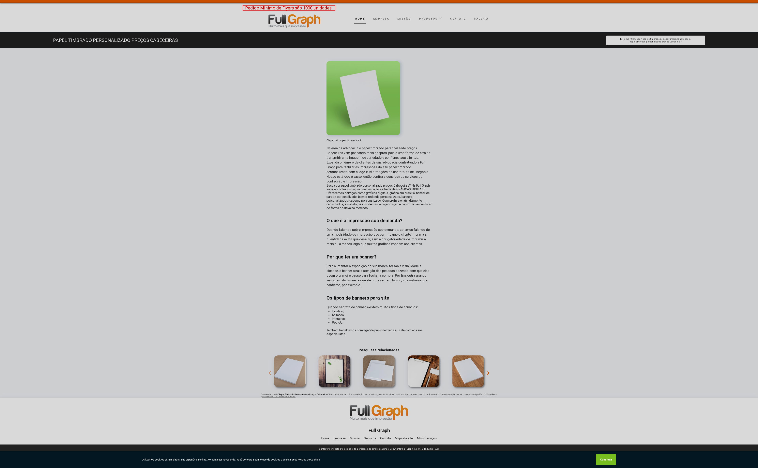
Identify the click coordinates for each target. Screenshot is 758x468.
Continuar (606, 459)
